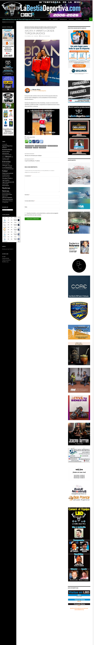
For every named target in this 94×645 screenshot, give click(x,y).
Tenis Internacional (7, 199)
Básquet (8, 156)
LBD (50, 19)
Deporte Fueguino (29, 26)
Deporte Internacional (41, 26)
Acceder (4, 256)
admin (36, 36)
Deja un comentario (45, 36)
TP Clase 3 (4, 202)
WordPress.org (5, 261)
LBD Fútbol (71, 19)
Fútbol (4, 171)
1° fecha (3, 144)
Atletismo (4, 147)
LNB (13, 182)
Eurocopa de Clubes (52, 145)
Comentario (28, 175)
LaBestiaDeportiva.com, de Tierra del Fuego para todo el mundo (21, 19)
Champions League (5, 158)
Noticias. (5, 191)
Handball (4, 175)
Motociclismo (5, 185)
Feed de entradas (5, 258)
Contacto (86, 19)
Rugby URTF (5, 196)
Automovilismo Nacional (6, 154)
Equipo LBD (55, 19)
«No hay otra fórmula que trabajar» (33, 154)
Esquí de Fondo (5, 163)
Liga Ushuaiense (7, 182)
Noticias (36, 147)
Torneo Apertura (5, 200)
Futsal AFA (8, 167)
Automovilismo (7, 149)
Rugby (10, 194)
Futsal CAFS (4, 168)
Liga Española (5, 180)
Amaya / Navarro (29, 145)
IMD (12, 178)
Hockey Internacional (37, 28)
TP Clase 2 (11, 200)
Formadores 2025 (63, 19)
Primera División (5, 194)
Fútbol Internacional (7, 173)
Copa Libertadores (5, 159)
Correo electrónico (30, 200)
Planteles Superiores (6, 193)
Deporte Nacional (52, 26)
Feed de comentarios (6, 260)
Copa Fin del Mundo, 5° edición (32, 159)
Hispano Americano (6, 176)
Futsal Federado (10, 168)
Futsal (3, 167)
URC (7, 202)
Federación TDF (6, 165)
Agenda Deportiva (7, 146)
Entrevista (27, 28)
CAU (12, 156)
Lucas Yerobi (5, 183)
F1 (8, 163)
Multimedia (78, 19)
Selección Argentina (7, 197)
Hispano (8, 175)
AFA (6, 144)
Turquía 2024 (43, 147)
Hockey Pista (46, 28)
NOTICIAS (52, 28)
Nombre (27, 194)
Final (11, 165)
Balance (3, 156)
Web (26, 207)
